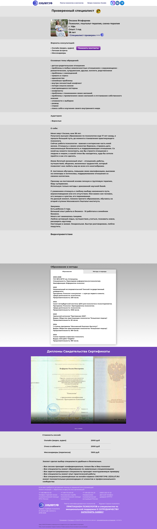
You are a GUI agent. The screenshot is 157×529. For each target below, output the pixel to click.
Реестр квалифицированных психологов (79, 504)
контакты (119, 520)
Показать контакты (88, 48)
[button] (32, 387)
